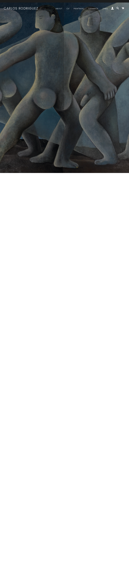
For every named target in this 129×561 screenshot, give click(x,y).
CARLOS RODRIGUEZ (21, 8)
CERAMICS (93, 8)
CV (68, 8)
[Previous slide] (5, 558)
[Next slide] (124, 558)
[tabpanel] (64, 86)
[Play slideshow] (117, 558)
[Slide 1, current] (62, 558)
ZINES (105, 8)
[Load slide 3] (67, 558)
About (59, 8)
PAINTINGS (79, 8)
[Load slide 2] (64, 558)
